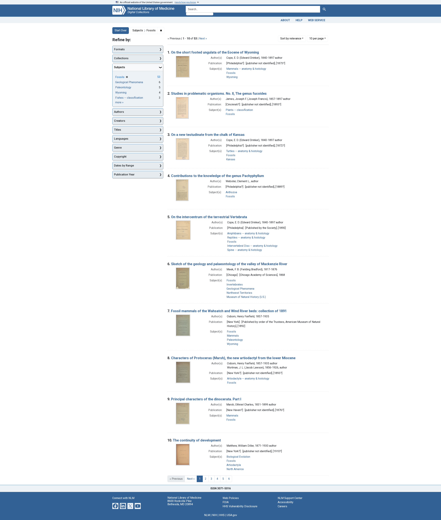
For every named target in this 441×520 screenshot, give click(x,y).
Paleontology (235, 339)
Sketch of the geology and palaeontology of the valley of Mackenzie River (229, 264)
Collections (121, 58)
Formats (119, 49)
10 (316, 38)
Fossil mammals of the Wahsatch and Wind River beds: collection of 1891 (229, 311)
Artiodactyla (234, 465)
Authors (119, 111)
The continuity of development (197, 440)
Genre (118, 147)
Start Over (121, 30)
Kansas (230, 159)
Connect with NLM (123, 498)
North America (235, 469)
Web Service (316, 20)
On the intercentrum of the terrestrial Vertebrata (209, 217)
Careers (282, 506)
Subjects (119, 67)
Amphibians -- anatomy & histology (248, 233)
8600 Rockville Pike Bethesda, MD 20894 (180, 502)
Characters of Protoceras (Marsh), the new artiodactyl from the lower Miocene (233, 358)
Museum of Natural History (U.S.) (246, 297)
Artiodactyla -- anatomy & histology (248, 378)
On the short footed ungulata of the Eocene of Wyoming (215, 52)
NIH (214, 515)
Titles (117, 129)
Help (299, 20)
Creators (119, 120)
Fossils (230, 73)
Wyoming (232, 77)
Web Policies (231, 498)
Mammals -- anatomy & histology (246, 68)
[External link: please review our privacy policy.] (115, 505)
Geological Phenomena (240, 288)
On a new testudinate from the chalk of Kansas (208, 135)
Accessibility (285, 502)
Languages (121, 138)
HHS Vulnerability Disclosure (240, 506)
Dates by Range (124, 165)
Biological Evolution (238, 456)
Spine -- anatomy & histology (244, 250)
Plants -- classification (239, 110)
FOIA (226, 502)
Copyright (120, 156)
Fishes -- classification (129, 97)
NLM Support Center (290, 498)
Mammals (233, 335)
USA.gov (232, 515)
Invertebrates (235, 284)
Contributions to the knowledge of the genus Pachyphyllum (217, 176)
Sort (290, 38)
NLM (207, 515)
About (285, 20)
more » (119, 102)
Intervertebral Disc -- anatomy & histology (252, 245)
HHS (222, 515)
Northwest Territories (239, 292)
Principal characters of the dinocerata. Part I (206, 399)
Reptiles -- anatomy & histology (246, 237)
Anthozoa (231, 192)
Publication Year (124, 174)
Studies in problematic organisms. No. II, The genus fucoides (219, 93)
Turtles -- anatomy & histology (244, 151)
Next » (203, 38)
